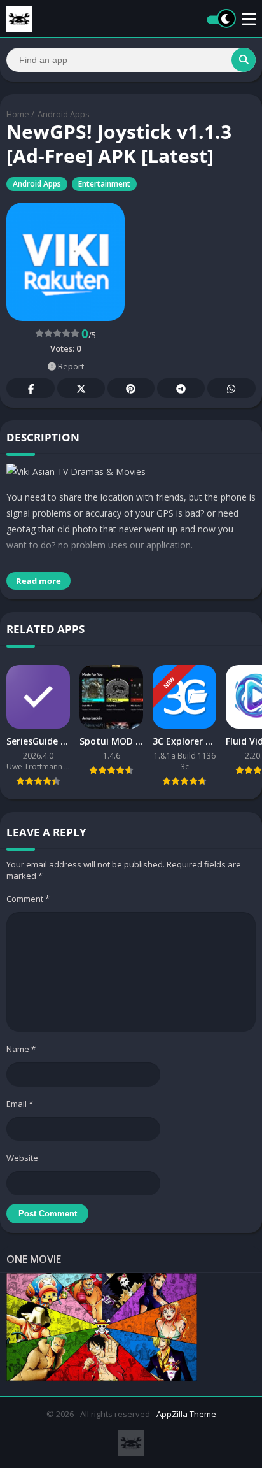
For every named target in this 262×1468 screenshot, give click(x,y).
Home (17, 114)
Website (22, 1158)
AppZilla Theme (186, 1414)
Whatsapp (231, 388)
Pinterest (131, 388)
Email (19, 1103)
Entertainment (104, 183)
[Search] (243, 60)
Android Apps (64, 114)
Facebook (30, 388)
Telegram (180, 388)
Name (21, 1049)
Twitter (80, 388)
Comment (28, 898)
